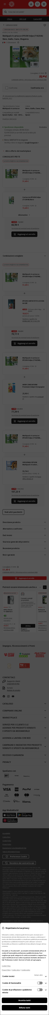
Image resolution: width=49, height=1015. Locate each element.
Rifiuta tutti (24, 1007)
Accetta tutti (24, 1000)
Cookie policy (25, 970)
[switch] (40, 983)
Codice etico (16, 970)
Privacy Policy (6, 970)
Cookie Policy (6, 966)
